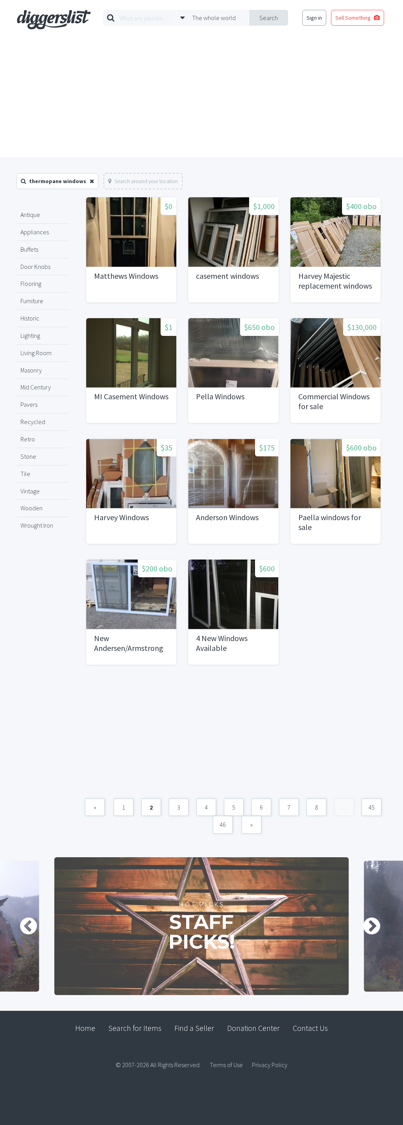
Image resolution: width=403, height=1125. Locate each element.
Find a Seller (194, 1028)
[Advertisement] (201, 98)
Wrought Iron (36, 525)
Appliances (34, 232)
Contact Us (310, 1028)
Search (268, 18)
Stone (28, 456)
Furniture (31, 301)
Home (85, 1028)
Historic (29, 318)
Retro (27, 439)
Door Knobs (35, 267)
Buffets (29, 249)
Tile (25, 474)
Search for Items (134, 1028)
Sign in (314, 17)
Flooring (30, 283)
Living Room (36, 353)
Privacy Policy (269, 1065)
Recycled (32, 422)
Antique (30, 215)
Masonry (31, 370)
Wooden (31, 508)
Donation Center (253, 1028)
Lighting (30, 335)
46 (223, 824)
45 (371, 807)
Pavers (28, 404)
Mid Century (35, 387)
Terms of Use (226, 1065)
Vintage (30, 491)
